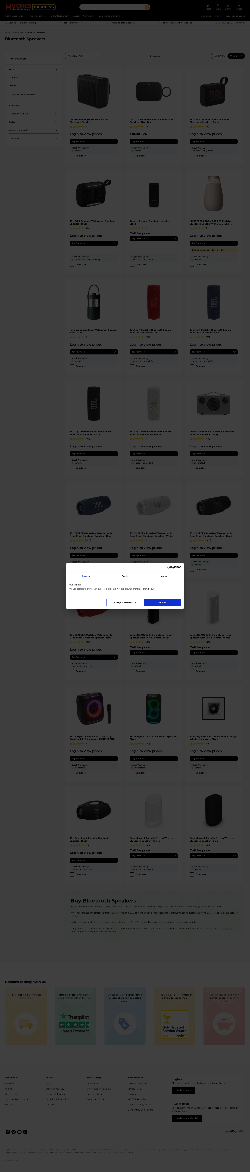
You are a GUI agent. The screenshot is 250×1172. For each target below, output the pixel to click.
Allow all (162, 602)
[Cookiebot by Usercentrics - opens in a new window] (169, 568)
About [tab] (164, 576)
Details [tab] (125, 576)
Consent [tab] (86, 576)
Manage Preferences (123, 602)
